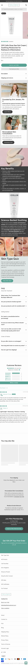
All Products (4, 559)
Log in (3, 656)
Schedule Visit (8, 142)
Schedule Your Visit (19, 496)
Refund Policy (4, 636)
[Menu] (2, 5)
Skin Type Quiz (5, 555)
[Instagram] (3, 652)
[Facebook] (5, 652)
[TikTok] (1, 652)
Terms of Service (5, 644)
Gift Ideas (3, 580)
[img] (3, 392)
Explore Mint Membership (14, 528)
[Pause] (25, 117)
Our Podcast (4, 588)
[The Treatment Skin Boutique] (14, 5)
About (2, 615)
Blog (2, 627)
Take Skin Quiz (7, 280)
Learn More (7, 111)
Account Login (5, 648)
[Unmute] (25, 120)
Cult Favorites (4, 563)
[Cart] (25, 5)
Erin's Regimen (5, 567)
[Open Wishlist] (26, 663)
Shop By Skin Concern (7, 576)
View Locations (5, 608)
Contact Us (4, 619)
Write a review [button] (14, 382)
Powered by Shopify (5, 663)
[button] (4, 41)
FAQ (2, 623)
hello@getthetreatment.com (8, 605)
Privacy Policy (4, 640)
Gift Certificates (5, 584)
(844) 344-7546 (5, 602)
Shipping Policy (5, 631)
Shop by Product (5, 572)
